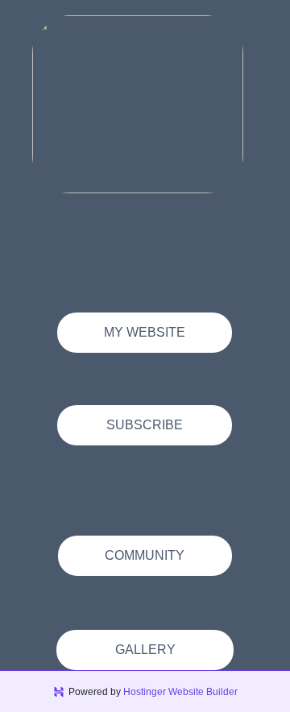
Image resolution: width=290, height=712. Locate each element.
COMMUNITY (144, 555)
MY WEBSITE (144, 332)
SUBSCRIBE (144, 425)
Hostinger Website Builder (180, 692)
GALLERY (145, 649)
